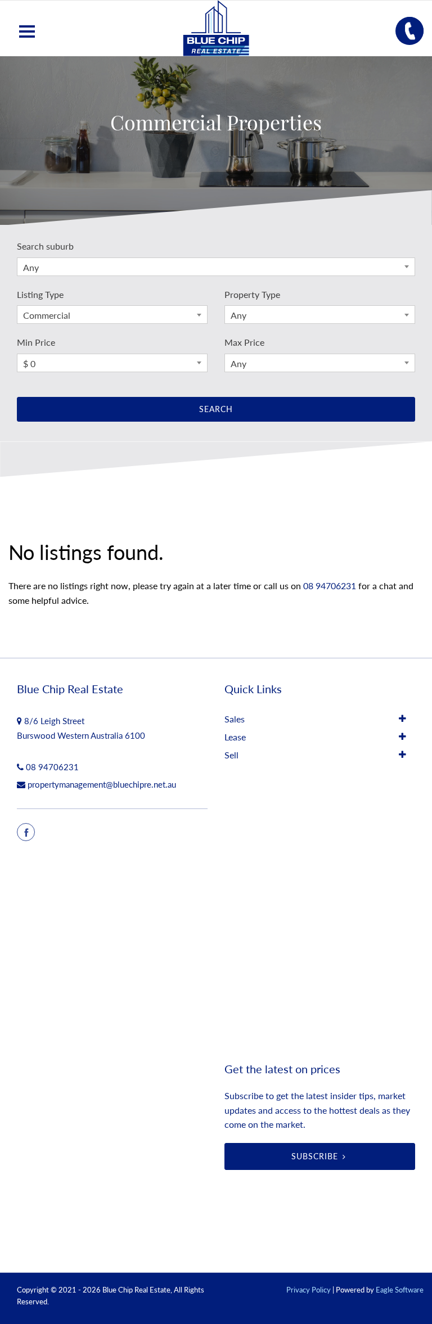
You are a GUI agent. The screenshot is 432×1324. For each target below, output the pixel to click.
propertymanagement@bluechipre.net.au (102, 784)
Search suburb (45, 246)
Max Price (244, 342)
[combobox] (216, 266)
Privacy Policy (308, 1289)
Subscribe (314, 1156)
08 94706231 (329, 585)
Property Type (252, 294)
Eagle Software (400, 1289)
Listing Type (40, 294)
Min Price (36, 342)
